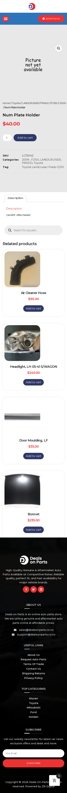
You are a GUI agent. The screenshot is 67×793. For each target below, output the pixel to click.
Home (6, 103)
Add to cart (25, 137)
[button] (5, 19)
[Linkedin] (41, 589)
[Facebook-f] (26, 589)
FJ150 (54, 103)
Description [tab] (15, 198)
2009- (62, 103)
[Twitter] (33, 589)
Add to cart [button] (33, 308)
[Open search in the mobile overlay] (33, 230)
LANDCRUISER (30, 103)
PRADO (45, 103)
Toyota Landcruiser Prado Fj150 (43, 167)
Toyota (16, 103)
